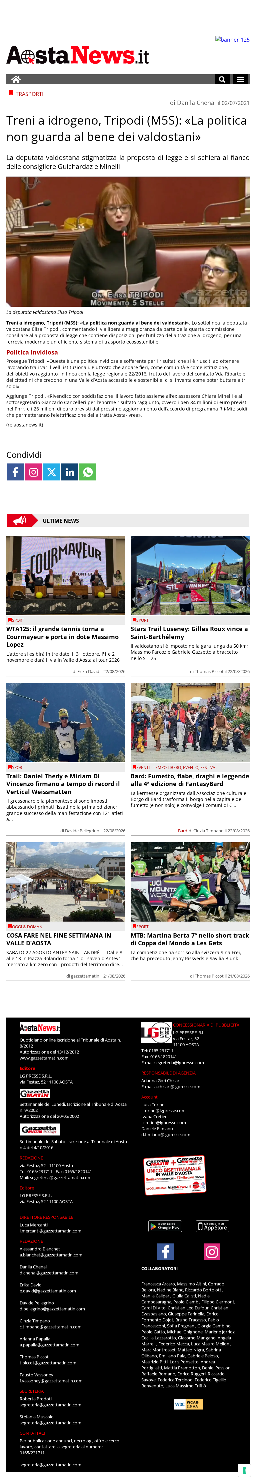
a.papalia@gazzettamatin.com (49, 1345)
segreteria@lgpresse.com (179, 1063)
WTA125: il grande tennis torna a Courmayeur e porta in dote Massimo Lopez (62, 636)
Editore (27, 1068)
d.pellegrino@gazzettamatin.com (52, 1309)
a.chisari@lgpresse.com (177, 1087)
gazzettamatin (85, 976)
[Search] (222, 79)
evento (190, 767)
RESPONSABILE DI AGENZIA (168, 1073)
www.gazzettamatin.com (44, 1058)
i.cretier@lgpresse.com (163, 1122)
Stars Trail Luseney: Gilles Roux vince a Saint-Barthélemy (189, 632)
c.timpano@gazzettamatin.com (51, 1327)
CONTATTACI (32, 1433)
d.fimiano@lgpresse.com (165, 1134)
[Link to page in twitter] (51, 471)
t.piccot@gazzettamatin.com (48, 1363)
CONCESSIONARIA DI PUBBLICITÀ (206, 1025)
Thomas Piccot (209, 671)
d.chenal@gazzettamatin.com (49, 1273)
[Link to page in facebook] (15, 471)
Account (149, 1097)
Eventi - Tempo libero (158, 767)
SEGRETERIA (32, 1391)
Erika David (88, 671)
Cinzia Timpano (208, 831)
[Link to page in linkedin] (69, 471)
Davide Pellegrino (82, 831)
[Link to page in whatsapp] (87, 471)
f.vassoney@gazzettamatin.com (51, 1381)
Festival (208, 767)
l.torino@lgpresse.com (163, 1110)
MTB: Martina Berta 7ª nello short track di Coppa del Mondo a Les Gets (190, 939)
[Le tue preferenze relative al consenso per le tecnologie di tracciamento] (244, 1470)
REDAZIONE (31, 1158)
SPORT (18, 620)
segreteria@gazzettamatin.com (61, 1177)
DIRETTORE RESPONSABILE (46, 1217)
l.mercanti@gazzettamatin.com (50, 1231)
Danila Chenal (196, 103)
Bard (182, 831)
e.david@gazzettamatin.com (48, 1291)
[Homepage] (16, 79)
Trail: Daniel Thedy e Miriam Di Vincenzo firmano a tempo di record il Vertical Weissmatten (63, 784)
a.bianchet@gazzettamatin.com (51, 1255)
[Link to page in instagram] (33, 471)
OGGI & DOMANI (27, 927)
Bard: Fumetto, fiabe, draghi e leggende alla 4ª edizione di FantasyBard (190, 780)
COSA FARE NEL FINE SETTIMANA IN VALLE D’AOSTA (58, 939)
